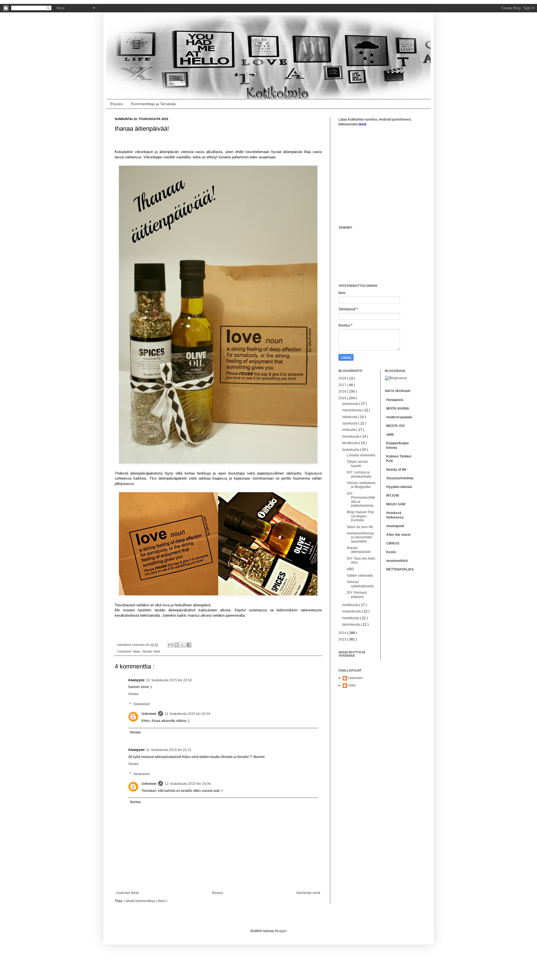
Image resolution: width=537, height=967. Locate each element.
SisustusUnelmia (399, 478)
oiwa (351, 685)
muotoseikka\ (397, 561)
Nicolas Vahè (151, 651)
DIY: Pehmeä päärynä (357, 594)
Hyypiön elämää (399, 487)
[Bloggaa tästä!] (176, 645)
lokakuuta (350, 417)
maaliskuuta (352, 611)
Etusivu (116, 104)
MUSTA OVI (395, 426)
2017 (342, 385)
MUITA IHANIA (397, 408)
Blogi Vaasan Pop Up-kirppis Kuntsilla (360, 516)
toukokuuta (351, 450)
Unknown (149, 714)
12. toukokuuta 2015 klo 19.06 (188, 784)
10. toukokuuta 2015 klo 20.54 (169, 680)
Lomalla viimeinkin (361, 455)
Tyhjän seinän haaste (357, 464)
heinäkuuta (351, 436)
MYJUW (392, 495)
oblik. (390, 434)
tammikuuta (351, 624)
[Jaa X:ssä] (182, 645)
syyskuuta (350, 423)
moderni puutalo (399, 417)
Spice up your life (360, 527)
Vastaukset (141, 704)
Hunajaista (394, 400)
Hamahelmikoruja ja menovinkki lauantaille (360, 537)
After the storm (398, 535)
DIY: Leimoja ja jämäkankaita (359, 474)
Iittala (137, 651)
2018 (342, 378)
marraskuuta (352, 410)
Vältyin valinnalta (360, 576)
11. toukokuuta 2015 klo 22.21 (169, 750)
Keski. (391, 552)
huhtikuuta (350, 605)
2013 (342, 639)
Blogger (280, 931)
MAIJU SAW (395, 504)
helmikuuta (351, 618)
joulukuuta (350, 404)
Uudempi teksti (127, 893)
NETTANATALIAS (400, 569)
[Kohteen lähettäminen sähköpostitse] (170, 645)
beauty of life (396, 469)
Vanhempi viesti (308, 893)
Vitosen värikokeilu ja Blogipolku (361, 485)
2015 (342, 398)
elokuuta (349, 430)
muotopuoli (395, 526)
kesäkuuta (350, 443)
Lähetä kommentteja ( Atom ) (145, 901)
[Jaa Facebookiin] (189, 645)
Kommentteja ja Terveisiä (153, 104)
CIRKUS (392, 543)
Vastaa (133, 694)
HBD (350, 569)
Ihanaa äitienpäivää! (359, 550)
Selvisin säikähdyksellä (360, 584)
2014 (342, 633)
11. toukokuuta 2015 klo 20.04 (187, 714)
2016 (342, 391)
